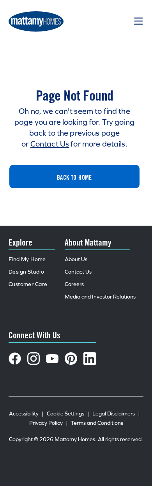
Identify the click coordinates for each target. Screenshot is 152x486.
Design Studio (26, 272)
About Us (76, 259)
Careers (74, 284)
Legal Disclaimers (116, 413)
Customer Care (28, 284)
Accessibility (26, 413)
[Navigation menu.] (138, 21)
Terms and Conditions (97, 423)
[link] (74, 176)
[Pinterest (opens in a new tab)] (71, 358)
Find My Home (27, 259)
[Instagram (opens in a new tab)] (33, 358)
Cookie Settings (68, 413)
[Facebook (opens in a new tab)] (15, 358)
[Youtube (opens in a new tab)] (52, 358)
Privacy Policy (48, 423)
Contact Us (49, 143)
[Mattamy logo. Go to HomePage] (36, 21)
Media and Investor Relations (100, 296)
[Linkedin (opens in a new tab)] (89, 358)
